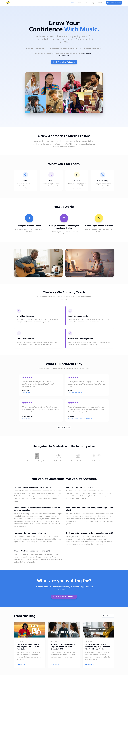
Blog (92, 3)
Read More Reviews (64, 427)
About (79, 3)
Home (73, 3)
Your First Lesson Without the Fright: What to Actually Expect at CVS (64, 646)
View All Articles (108, 616)
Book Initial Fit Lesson (114, 3)
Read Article (21, 664)
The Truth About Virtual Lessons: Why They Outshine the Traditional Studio (97, 646)
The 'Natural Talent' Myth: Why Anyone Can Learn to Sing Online (28, 646)
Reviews (86, 3)
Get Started (100, 3)
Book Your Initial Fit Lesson (64, 62)
